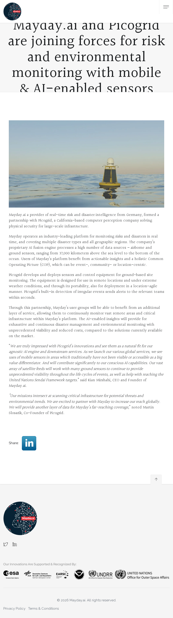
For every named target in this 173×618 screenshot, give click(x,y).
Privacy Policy (14, 609)
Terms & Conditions (43, 609)
